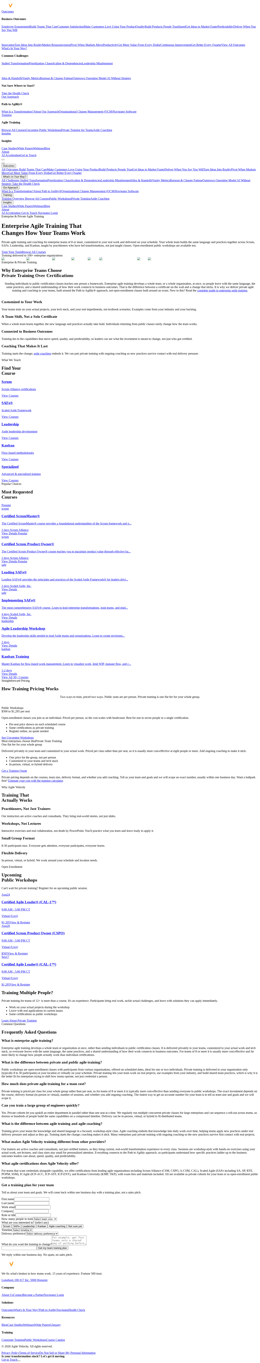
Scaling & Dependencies (67, 63)
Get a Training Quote (14, 770)
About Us (7, 1295)
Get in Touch (28, 155)
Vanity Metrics (31, 78)
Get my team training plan (52, 1248)
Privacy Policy (10, 1352)
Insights (6, 133)
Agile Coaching (102, 130)
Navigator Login (48, 213)
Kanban (42, 1226)
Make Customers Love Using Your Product (73, 169)
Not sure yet (75, 1226)
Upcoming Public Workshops (43, 130)
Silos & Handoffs (12, 78)
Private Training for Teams (77, 130)
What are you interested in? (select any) (25, 1222)
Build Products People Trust (116, 169)
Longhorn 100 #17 (13, 1280)
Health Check (77, 1310)
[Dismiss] (18, 1360)
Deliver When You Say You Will (183, 169)
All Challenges (11, 180)
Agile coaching (57, 1226)
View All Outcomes (233, 44)
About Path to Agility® (47, 191)
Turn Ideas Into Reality (217, 169)
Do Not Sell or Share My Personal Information (67, 1352)
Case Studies (9, 148)
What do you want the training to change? (27, 1244)
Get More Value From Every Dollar (30, 173)
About (5, 151)
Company (7, 1211)
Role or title (9, 1215)
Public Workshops (60, 198)
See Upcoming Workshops (18, 737)
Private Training (80, 198)
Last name (8, 1203)
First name (8, 1199)
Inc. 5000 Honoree (36, 1280)
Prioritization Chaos (41, 63)
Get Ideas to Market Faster (148, 169)
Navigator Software (124, 111)
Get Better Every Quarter (66, 173)
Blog (47, 148)
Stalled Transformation (15, 63)
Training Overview (13, 198)
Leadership (29, 1226)
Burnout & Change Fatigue (56, 78)
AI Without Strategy (118, 78)
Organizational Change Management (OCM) (86, 111)
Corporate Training (13, 1339)
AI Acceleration (11, 155)
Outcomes (8, 11)
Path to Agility (48, 1310)
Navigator (63, 1310)
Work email (8, 1207)
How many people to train (17, 1218)
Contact (18, 1295)
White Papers (25, 148)
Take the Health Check (15, 93)
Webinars (38, 148)
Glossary (55, 1324)
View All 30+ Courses (15, 677)
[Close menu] (3, 163)
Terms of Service (29, 1352)
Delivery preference (13, 1233)
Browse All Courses (14, 130)
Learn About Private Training (19, 1020)
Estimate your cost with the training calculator (35, 780)
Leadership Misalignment (97, 63)
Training (7, 115)
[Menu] (3, 159)
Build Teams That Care (33, 169)
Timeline (7, 1230)
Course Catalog (55, 1339)
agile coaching (42, 353)
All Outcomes (10, 169)
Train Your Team (12, 252)
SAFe (16, 1226)
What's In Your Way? (14, 48)
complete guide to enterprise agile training (222, 290)
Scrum (6, 1226)
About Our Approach (46, 111)
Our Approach (10, 96)
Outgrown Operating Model (89, 78)
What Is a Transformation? (17, 111)
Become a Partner (33, 1295)
